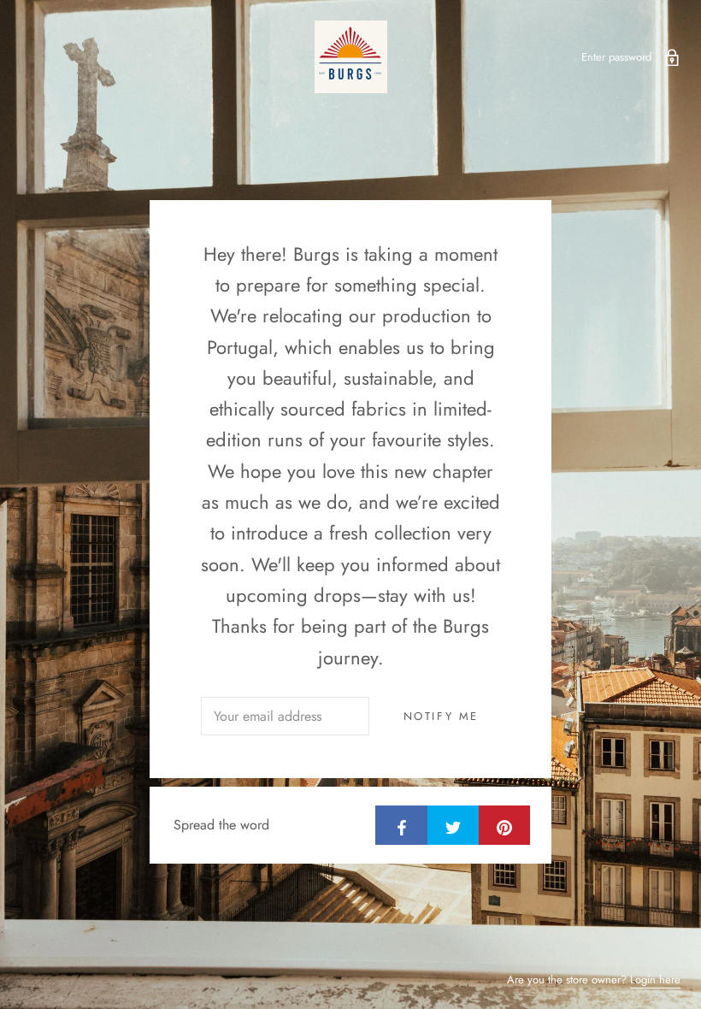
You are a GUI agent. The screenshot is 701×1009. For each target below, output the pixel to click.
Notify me (441, 716)
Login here (655, 979)
